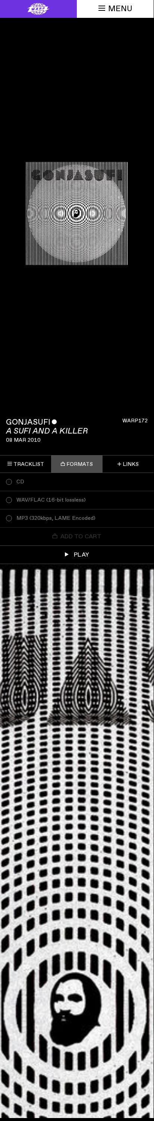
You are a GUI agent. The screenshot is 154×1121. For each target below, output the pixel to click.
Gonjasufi (28, 422)
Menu (120, 8)
